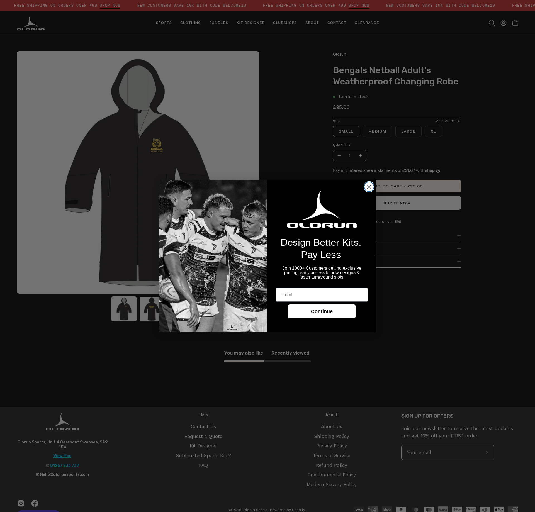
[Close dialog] (369, 187)
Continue (322, 311)
